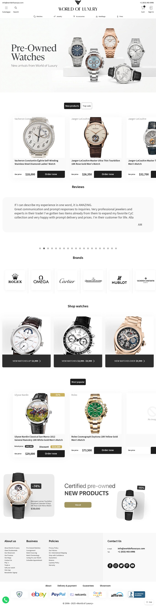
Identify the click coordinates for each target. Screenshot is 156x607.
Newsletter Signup (11, 573)
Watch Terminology (32, 555)
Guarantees (53, 558)
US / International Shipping (58, 553)
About (48, 585)
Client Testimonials (11, 550)
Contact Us (8, 560)
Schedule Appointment (34, 560)
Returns (51, 560)
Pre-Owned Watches (33, 548)
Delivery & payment (67, 585)
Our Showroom (10, 553)
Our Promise (9, 555)
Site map (8, 570)
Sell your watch (10, 568)
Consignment (30, 550)
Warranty (52, 565)
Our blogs (8, 558)
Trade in (7, 565)
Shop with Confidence (56, 555)
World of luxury (78, 9)
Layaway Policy (54, 563)
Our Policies (53, 550)
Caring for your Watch (33, 558)
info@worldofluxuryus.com (12, 2)
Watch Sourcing (31, 553)
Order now (51, 174)
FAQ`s (7, 563)
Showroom (105, 585)
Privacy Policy (53, 548)
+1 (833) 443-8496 (147, 2)
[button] (40, 248)
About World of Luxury (12, 548)
